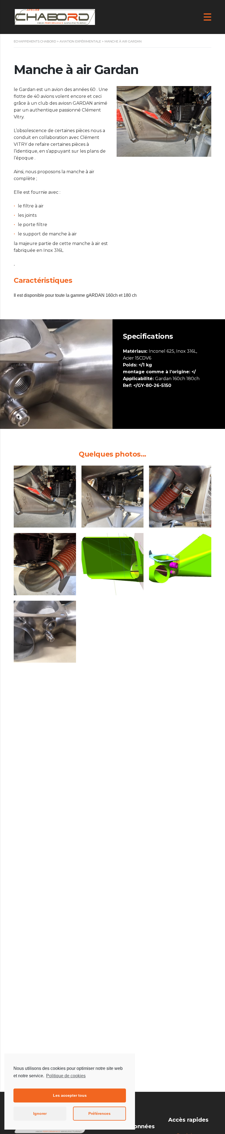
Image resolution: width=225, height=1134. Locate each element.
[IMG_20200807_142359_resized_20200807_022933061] (45, 497)
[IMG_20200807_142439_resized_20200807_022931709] (45, 564)
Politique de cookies (66, 1075)
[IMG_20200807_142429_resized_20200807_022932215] (180, 497)
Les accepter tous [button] (70, 1095)
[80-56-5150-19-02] (45, 632)
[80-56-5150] (112, 564)
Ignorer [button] (40, 1113)
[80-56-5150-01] (180, 564)
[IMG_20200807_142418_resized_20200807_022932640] (112, 497)
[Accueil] (55, 16)
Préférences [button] (99, 1113)
